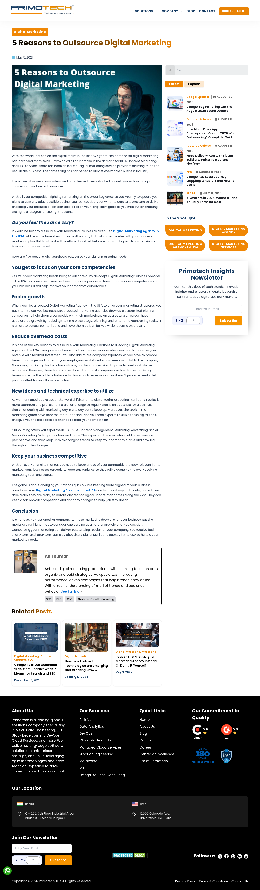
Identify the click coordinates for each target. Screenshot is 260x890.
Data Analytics (91, 726)
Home (145, 719)
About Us (147, 726)
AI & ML (85, 719)
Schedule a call (234, 11)
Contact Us (239, 881)
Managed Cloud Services (100, 747)
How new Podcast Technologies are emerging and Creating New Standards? (86, 668)
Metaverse (88, 761)
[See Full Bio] (81, 591)
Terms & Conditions (213, 881)
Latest (174, 84)
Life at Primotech (154, 761)
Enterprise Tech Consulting (102, 774)
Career (145, 747)
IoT (82, 768)
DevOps (86, 733)
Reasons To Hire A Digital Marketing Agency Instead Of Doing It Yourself (136, 661)
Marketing (149, 652)
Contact (207, 11)
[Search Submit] (170, 70)
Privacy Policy (185, 881)
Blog (191, 11)
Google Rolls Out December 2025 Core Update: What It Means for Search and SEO (35, 669)
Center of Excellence (157, 754)
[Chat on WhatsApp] (7, 870)
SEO (30, 660)
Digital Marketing (26, 656)
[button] (199, 97)
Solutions (144, 11)
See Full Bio (70, 591)
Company (170, 11)
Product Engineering (96, 754)
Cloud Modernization (97, 740)
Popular (194, 84)
